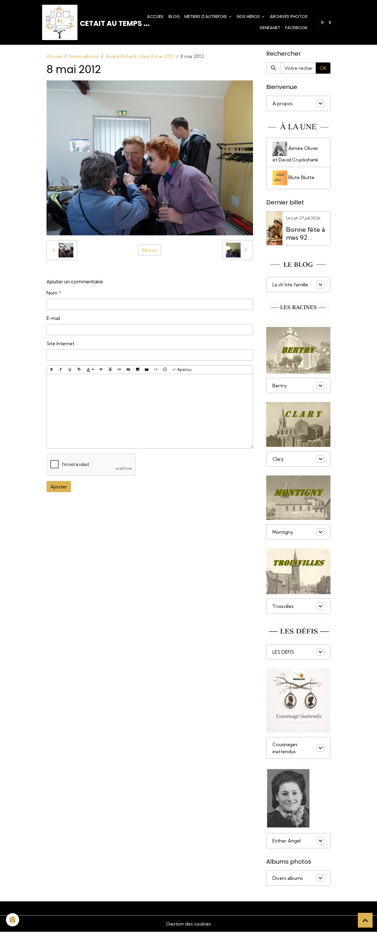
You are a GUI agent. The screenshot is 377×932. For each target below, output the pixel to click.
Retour (149, 250)
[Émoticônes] (165, 370)
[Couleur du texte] (90, 370)
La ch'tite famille (290, 284)
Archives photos (288, 16)
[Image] (137, 370)
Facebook (296, 28)
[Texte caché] (128, 370)
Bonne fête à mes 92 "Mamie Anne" (305, 234)
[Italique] (60, 370)
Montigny (282, 532)
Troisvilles (283, 606)
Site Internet (61, 343)
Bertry (279, 386)
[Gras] (51, 370)
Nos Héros (249, 16)
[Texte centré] (110, 370)
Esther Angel (286, 841)
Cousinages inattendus (284, 747)
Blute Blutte (301, 177)
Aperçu (183, 369)
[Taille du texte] (79, 370)
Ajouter (58, 487)
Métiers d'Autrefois (206, 16)
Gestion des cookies (188, 924)
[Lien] (119, 370)
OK (323, 68)
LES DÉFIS (283, 652)
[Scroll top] (365, 920)
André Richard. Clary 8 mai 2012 (139, 56)
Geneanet (269, 28)
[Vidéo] (146, 370)
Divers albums (84, 56)
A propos (282, 103)
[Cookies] (12, 919)
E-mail (53, 318)
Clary (278, 459)
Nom (52, 293)
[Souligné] (70, 370)
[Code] (156, 370)
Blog (174, 16)
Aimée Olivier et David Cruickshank (295, 154)
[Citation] (101, 370)
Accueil (155, 16)
